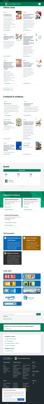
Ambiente (15, 366)
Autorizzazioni (15, 371)
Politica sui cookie (8, 396)
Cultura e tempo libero (17, 374)
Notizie (33, 365)
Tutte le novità (7, 89)
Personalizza (7, 399)
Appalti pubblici (16, 369)
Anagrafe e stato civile (17, 368)
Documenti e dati (6, 368)
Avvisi (33, 368)
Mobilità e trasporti (26, 369)
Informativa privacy (26, 386)
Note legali (25, 388)
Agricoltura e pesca (16, 365)
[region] (14, 395)
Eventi (33, 375)
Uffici (4, 365)
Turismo (24, 376)
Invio (38, 314)
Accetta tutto (21, 399)
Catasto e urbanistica (17, 372)
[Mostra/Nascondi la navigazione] (1, 4)
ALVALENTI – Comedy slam (11, 181)
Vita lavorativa (25, 378)
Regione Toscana (6, 1)
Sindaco (4, 366)
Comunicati (34, 366)
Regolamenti (5, 369)
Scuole (4, 372)
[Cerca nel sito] (39, 4)
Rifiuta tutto (14, 399)
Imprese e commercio (26, 368)
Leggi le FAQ (15, 383)
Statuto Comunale (6, 371)
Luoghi (33, 374)
